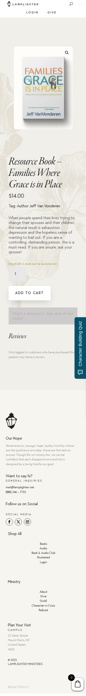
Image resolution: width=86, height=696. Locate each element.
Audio (43, 548)
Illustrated (43, 557)
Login (32, 12)
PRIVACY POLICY (18, 687)
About (43, 591)
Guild (43, 601)
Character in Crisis (43, 605)
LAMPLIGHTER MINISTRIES (25, 664)
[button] (66, 53)
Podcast (43, 610)
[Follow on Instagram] (27, 521)
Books (43, 543)
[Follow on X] (18, 521)
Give (52, 12)
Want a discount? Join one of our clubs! (43, 316)
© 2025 (12, 660)
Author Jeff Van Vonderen (38, 206)
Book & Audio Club (43, 553)
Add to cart (29, 293)
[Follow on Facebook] (9, 521)
